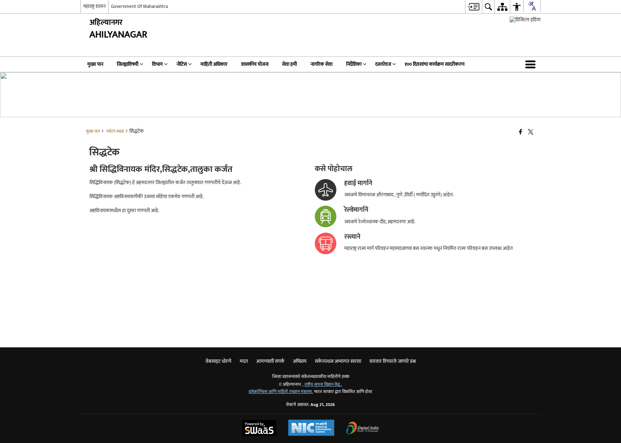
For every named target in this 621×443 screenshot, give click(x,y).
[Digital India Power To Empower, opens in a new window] (363, 429)
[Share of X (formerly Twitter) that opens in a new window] (530, 132)
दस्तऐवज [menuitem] (383, 64)
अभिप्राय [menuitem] (300, 361)
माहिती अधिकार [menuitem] (214, 64)
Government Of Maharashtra (139, 6)
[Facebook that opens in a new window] (520, 132)
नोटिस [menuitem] (181, 64)
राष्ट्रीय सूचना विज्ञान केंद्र (322, 384)
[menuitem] (473, 6)
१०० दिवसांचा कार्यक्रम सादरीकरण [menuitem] (435, 64)
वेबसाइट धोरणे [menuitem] (218, 361)
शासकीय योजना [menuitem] (254, 64)
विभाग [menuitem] (157, 64)
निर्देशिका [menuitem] (354, 64)
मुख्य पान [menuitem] (95, 64)
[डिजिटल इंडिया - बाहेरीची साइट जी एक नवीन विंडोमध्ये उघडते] (525, 19)
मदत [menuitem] (244, 361)
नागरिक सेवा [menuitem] (321, 64)
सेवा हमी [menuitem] (289, 64)
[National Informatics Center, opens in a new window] (311, 428)
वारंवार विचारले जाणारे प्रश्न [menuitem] (392, 361)
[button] (531, 64)
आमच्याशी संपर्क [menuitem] (270, 361)
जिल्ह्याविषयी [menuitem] (127, 64)
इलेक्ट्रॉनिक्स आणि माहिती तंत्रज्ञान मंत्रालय (280, 391)
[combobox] (532, 6)
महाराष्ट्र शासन (94, 6)
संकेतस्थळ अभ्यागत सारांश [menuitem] (338, 361)
